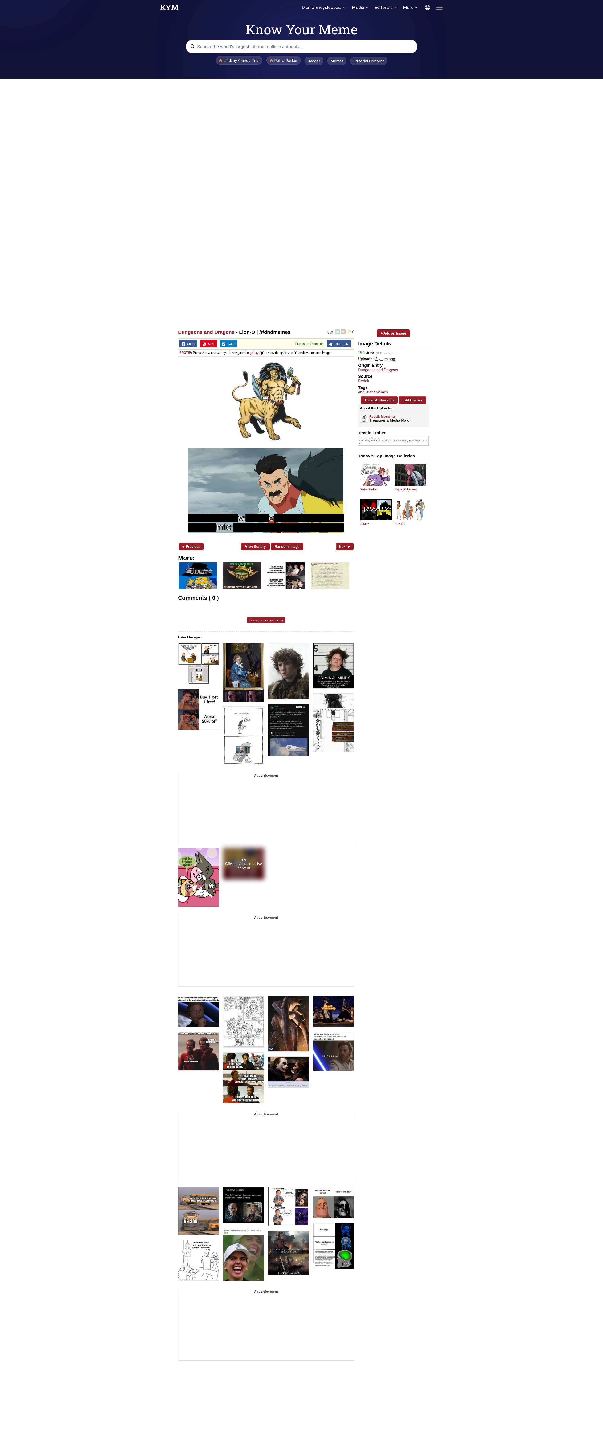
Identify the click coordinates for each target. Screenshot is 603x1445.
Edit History (412, 400)
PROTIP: (185, 353)
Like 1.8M (341, 344)
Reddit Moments (382, 416)
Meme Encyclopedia (322, 7)
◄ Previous (190, 547)
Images (314, 61)
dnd (361, 392)
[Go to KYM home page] (169, 8)
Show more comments (266, 620)
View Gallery (255, 547)
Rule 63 (400, 524)
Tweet (230, 344)
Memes (336, 61)
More (408, 7)
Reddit (363, 381)
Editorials (383, 7)
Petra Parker (369, 489)
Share (190, 344)
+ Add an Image (393, 333)
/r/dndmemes (377, 392)
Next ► (345, 547)
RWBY (364, 524)
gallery (254, 353)
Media (358, 7)
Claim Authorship (379, 400)
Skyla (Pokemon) (406, 489)
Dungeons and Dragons (206, 332)
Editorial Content (368, 61)
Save (210, 344)
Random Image (287, 547)
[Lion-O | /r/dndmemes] (266, 446)
